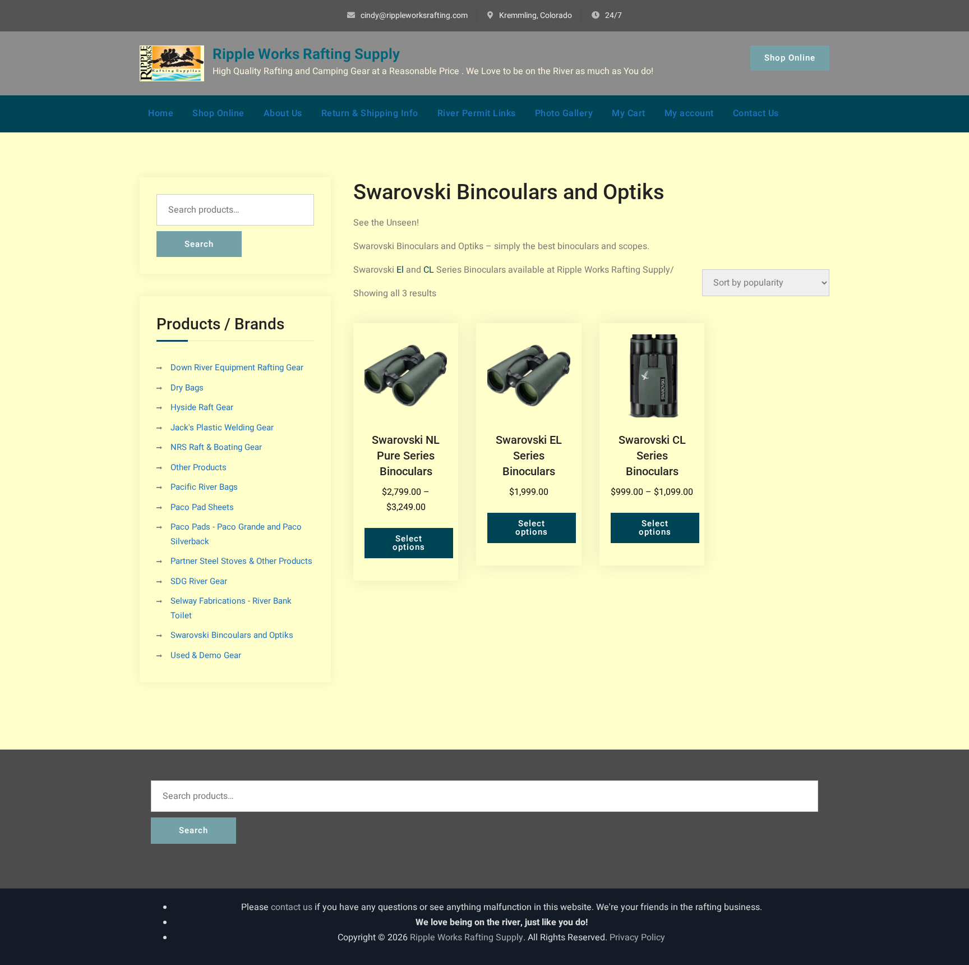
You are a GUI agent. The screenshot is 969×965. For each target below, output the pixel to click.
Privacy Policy (637, 937)
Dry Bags (187, 388)
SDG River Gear (198, 581)
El (400, 270)
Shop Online (789, 58)
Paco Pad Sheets (202, 507)
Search (199, 244)
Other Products (198, 467)
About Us (283, 113)
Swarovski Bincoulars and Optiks (231, 635)
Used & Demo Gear (205, 655)
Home (160, 113)
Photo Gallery (564, 113)
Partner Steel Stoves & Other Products (241, 561)
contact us (291, 907)
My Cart (628, 113)
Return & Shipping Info (369, 113)
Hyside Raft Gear (201, 407)
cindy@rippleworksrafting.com (414, 15)
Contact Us (756, 113)
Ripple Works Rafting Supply (306, 54)
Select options (409, 542)
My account (689, 113)
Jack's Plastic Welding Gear (222, 427)
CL (428, 270)
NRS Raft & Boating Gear (216, 447)
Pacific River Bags (204, 487)
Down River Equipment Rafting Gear (236, 367)
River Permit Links (476, 113)
